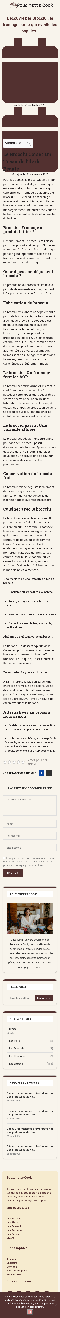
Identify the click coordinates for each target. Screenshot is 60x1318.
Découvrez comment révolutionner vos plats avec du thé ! (30, 1094)
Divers (12, 1028)
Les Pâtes (13, 1234)
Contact (12, 1267)
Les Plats (31, 1040)
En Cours (12, 1263)
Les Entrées (31, 1063)
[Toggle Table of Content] (26, 143)
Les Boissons (31, 1056)
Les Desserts (31, 1048)
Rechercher (44, 998)
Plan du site (14, 1275)
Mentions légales (17, 1271)
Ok (30, 1312)
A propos (12, 1259)
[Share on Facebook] (41, 773)
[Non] (56, 1305)
